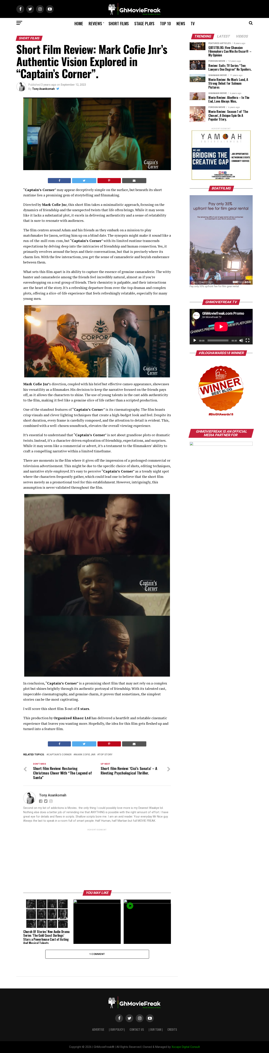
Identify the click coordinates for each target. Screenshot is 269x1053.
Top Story (105, 754)
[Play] (195, 340)
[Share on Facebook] (59, 180)
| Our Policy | (117, 1029)
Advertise (98, 1029)
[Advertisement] (97, 859)
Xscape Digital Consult (186, 1047)
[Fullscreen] (248, 340)
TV (193, 23)
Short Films (119, 23)
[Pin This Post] (109, 180)
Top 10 (165, 23)
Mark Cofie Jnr (85, 754)
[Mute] (241, 340)
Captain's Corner (59, 754)
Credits (172, 1029)
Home (78, 23)
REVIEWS (95, 23)
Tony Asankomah (43, 88)
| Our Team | (156, 1029)
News (180, 23)
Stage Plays (144, 23)
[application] (221, 326)
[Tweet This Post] (84, 180)
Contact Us (137, 1029)
